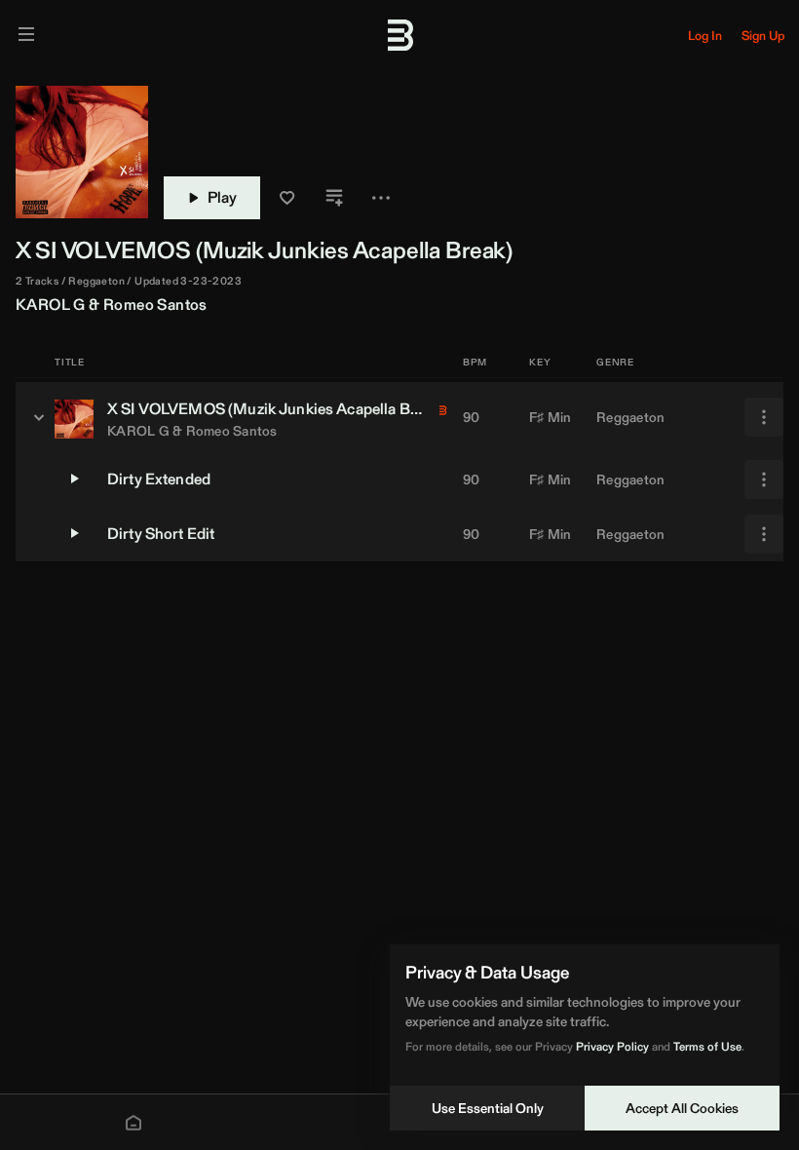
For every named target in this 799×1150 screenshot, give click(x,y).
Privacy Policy (612, 1046)
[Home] (133, 1122)
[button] (287, 197)
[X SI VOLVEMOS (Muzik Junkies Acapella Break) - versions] (39, 417)
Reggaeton (630, 417)
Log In (705, 35)
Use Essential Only (488, 1108)
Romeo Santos (155, 304)
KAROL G (51, 304)
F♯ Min (550, 417)
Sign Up (763, 35)
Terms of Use (707, 1046)
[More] (763, 417)
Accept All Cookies (682, 1108)
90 (471, 417)
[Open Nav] (26, 35)
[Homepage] (399, 35)
